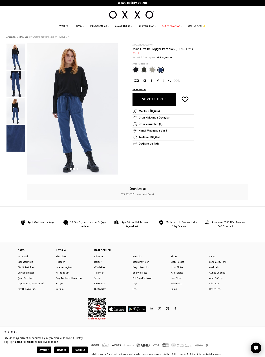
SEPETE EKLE (154, 99)
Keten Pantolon (140, 262)
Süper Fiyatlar (171, 26)
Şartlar (167, 354)
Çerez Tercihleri (26, 278)
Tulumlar (99, 273)
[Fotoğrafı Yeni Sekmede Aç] (116, 45)
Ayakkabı (214, 267)
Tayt (134, 284)
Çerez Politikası (26, 273)
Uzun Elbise (177, 267)
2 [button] (71, 169)
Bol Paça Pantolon (142, 278)
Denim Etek (215, 289)
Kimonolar (99, 284)
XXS (137, 80)
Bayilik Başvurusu (27, 289)
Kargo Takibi (62, 273)
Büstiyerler (100, 289)
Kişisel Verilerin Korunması (209, 354)
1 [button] (68, 169)
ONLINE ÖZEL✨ (197, 26)
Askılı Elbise (177, 273)
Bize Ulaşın (61, 257)
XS (144, 80)
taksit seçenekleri (164, 57)
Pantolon (137, 257)
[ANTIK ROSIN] (144, 69)
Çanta (212, 257)
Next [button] (29, 109)
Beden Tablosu (139, 89)
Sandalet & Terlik (218, 262)
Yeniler (63, 26)
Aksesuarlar (146, 26)
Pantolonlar (98, 26)
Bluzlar (97, 262)
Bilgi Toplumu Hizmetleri (69, 278)
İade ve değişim (64, 267)
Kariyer (59, 284)
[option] (16, 56)
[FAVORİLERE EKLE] (185, 99)
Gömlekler (99, 267)
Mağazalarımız (25, 262)
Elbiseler (98, 257)
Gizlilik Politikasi (26, 267)
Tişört (174, 257)
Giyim (79, 26)
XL (169, 80)
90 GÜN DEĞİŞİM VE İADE (132, 3)
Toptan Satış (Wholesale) (31, 284)
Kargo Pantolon (140, 267)
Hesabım (60, 262)
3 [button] (74, 169)
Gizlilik (174, 354)
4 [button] (77, 169)
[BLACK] (135, 69)
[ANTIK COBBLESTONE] (152, 69)
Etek (134, 289)
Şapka (174, 289)
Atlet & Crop (215, 278)
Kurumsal (23, 257)
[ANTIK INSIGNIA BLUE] (160, 70)
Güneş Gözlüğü (217, 273)
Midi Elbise (176, 284)
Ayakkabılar (123, 26)
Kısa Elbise (176, 278)
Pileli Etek (214, 284)
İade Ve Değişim (187, 354)
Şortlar (97, 278)
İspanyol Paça (139, 273)
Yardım (59, 289)
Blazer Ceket (177, 262)
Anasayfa (10, 37)
